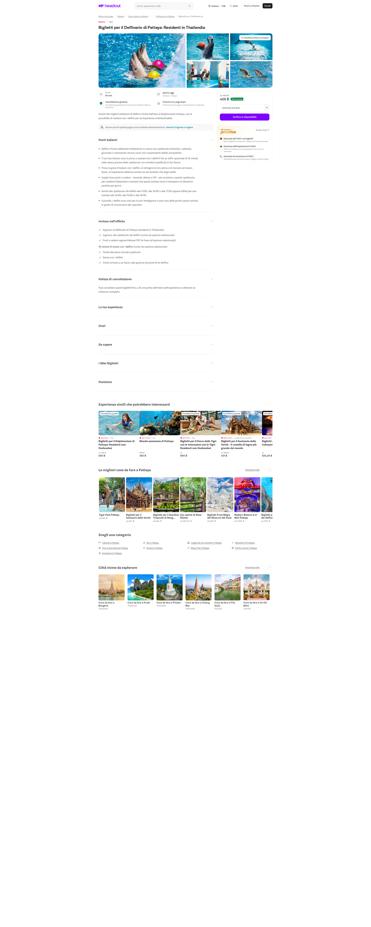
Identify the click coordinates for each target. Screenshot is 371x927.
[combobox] (163, 5)
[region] (119, 423)
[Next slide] (270, 469)
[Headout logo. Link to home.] (110, 6)
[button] (142, 60)
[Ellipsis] (152, 17)
